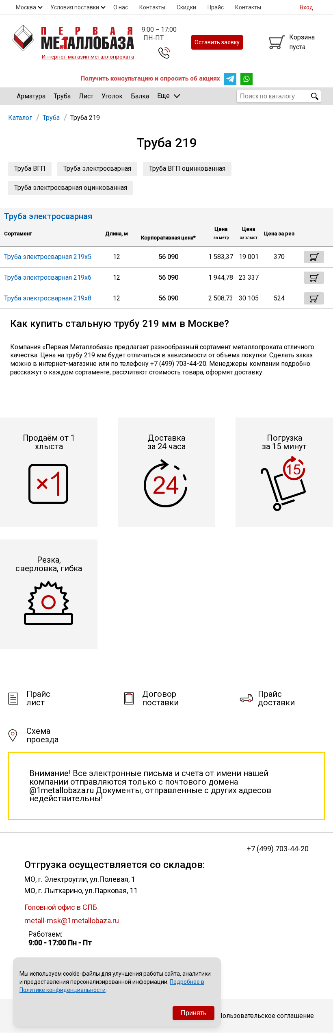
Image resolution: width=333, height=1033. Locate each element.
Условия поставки (74, 7)
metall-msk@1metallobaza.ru (71, 920)
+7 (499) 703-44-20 (277, 849)
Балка (140, 96)
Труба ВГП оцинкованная (187, 168)
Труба (62, 96)
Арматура (31, 96)
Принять (193, 1012)
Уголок (112, 96)
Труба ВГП (29, 168)
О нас (120, 7)
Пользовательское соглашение (266, 1016)
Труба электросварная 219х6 (47, 277)
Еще (163, 96)
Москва (26, 7)
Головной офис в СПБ (60, 907)
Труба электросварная (97, 168)
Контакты (152, 7)
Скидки (186, 7)
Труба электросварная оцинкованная (70, 187)
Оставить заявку (217, 42)
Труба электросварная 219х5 (47, 257)
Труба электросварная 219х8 (47, 298)
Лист (86, 96)
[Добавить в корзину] (314, 257)
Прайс (216, 7)
